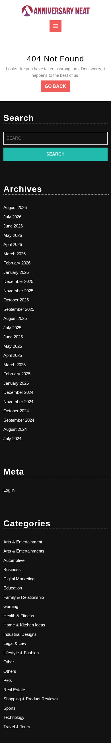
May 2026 (12, 235)
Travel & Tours (16, 726)
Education (12, 587)
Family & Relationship (23, 597)
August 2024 (15, 429)
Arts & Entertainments (23, 551)
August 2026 (15, 207)
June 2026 (13, 225)
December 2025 (18, 281)
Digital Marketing (18, 578)
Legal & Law (14, 643)
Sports (9, 708)
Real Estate (14, 689)
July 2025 (12, 327)
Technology (13, 717)
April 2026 (12, 244)
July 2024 (12, 438)
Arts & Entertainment (22, 541)
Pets (7, 680)
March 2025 (14, 364)
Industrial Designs (20, 634)
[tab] (55, 26)
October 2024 (16, 410)
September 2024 (18, 420)
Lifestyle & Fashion (21, 652)
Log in (9, 490)
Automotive (13, 560)
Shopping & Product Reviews (30, 698)
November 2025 (18, 290)
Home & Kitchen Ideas (24, 624)
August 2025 (15, 318)
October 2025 (16, 299)
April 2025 (12, 355)
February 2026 (16, 262)
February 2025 (16, 373)
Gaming (10, 606)
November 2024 (18, 401)
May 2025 (12, 346)
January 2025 (16, 383)
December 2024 (18, 392)
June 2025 (13, 336)
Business (12, 569)
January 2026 (16, 272)
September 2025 (18, 309)
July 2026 (12, 216)
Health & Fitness (18, 615)
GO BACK (57, 88)
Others (9, 671)
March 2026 (14, 253)
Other (8, 661)
